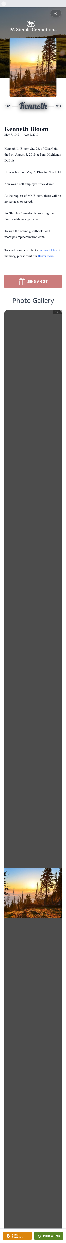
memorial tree (48, 250)
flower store (46, 256)
